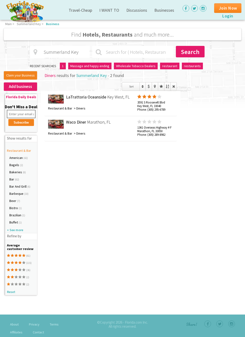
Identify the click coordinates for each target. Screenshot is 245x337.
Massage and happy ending (89, 66)
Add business (20, 86)
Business (52, 24)
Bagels (14, 165)
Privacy (34, 324)
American (16, 158)
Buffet (14, 222)
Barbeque (16, 193)
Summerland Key (29, 24)
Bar (12, 179)
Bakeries (16, 172)
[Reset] (174, 86)
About (14, 324)
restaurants (192, 66)
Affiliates (16, 332)
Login (227, 16)
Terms (54, 324)
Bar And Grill (18, 186)
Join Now (228, 8)
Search (190, 52)
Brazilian (15, 215)
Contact (38, 332)
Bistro (14, 208)
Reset (11, 292)
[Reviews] (161, 86)
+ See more (15, 230)
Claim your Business (20, 75)
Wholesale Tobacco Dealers (136, 66)
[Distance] (155, 86)
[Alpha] (167, 86)
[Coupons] (149, 86)
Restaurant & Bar (19, 150)
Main (8, 24)
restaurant (169, 66)
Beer (13, 201)
